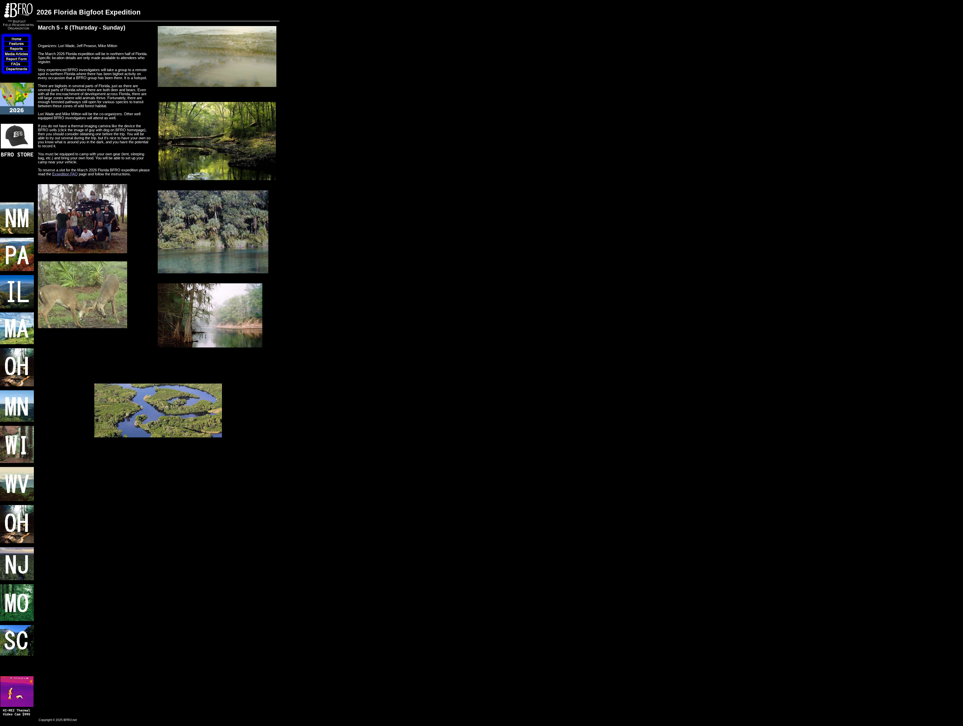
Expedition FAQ (65, 174)
